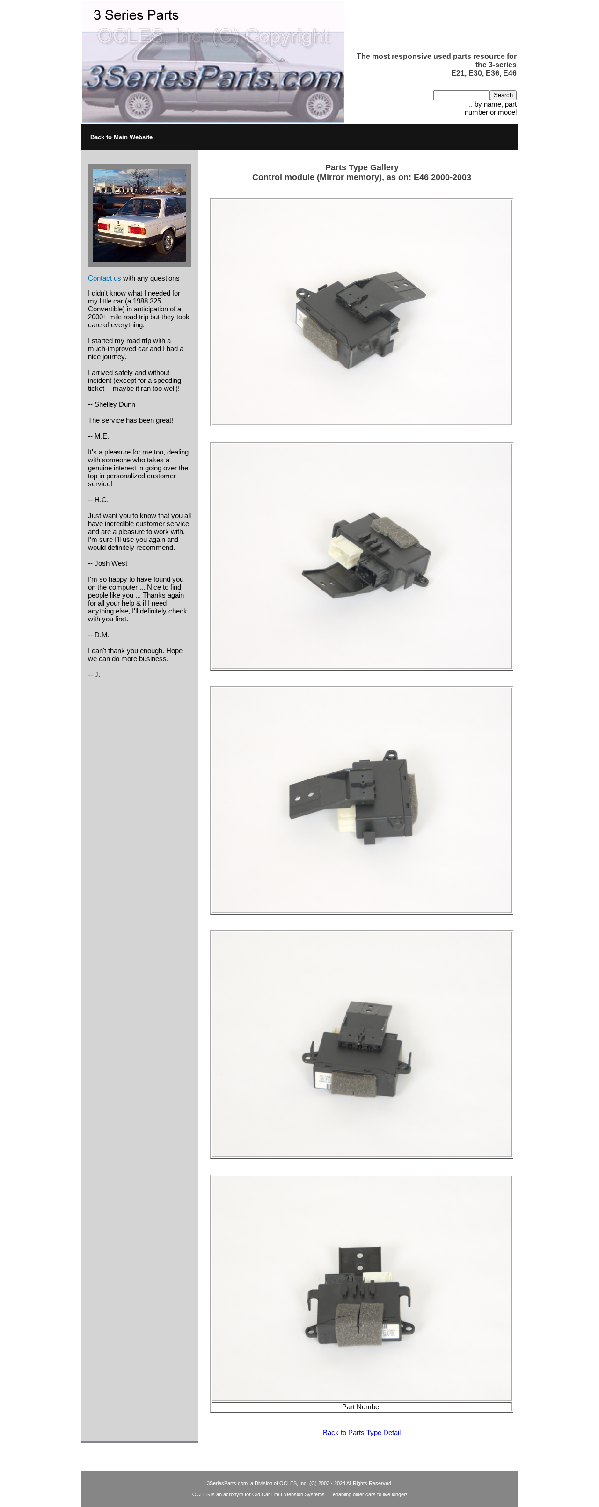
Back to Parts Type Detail (362, 1432)
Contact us (104, 278)
